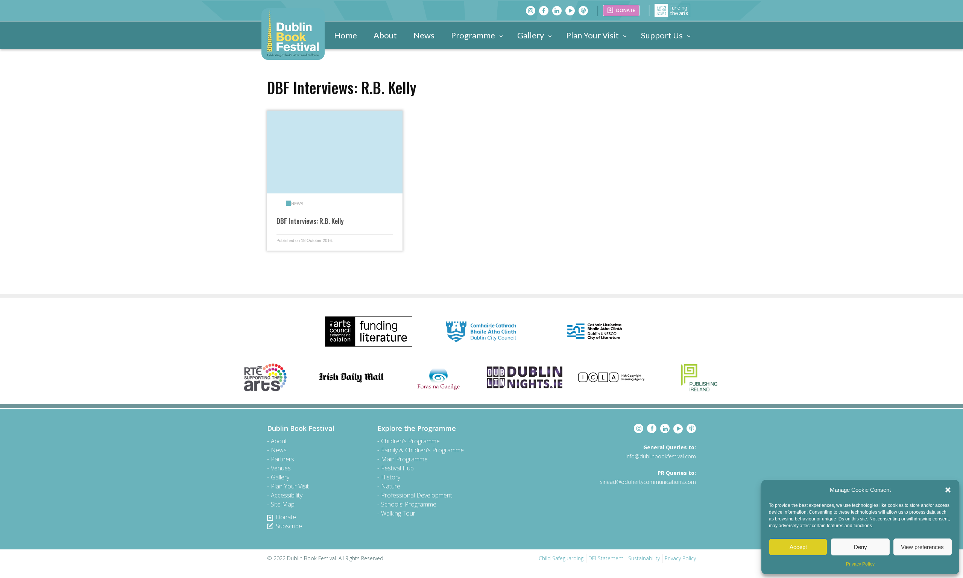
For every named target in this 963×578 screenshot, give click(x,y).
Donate (286, 517)
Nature (390, 486)
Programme (473, 35)
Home (345, 35)
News (423, 35)
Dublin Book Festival (300, 428)
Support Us (662, 35)
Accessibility (286, 495)
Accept (798, 547)
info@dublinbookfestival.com (661, 456)
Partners (282, 459)
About (385, 35)
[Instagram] (530, 10)
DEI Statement (605, 558)
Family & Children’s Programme (422, 450)
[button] (948, 490)
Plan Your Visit (592, 35)
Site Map (283, 504)
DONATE (625, 10)
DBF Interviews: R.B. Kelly (310, 221)
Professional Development (416, 495)
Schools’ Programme (408, 504)
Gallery (530, 35)
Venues (281, 468)
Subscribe (289, 526)
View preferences (922, 547)
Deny (860, 547)
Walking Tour (398, 513)
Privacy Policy (860, 564)
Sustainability (644, 558)
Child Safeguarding (561, 558)
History (390, 477)
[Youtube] (570, 10)
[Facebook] (543, 10)
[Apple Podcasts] (583, 10)
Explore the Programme (416, 428)
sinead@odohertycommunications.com (648, 481)
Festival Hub (397, 468)
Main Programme (404, 459)
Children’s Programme (410, 441)
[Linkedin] (557, 10)
